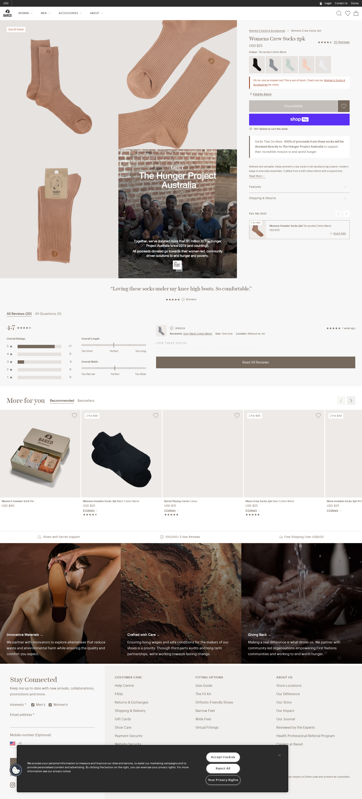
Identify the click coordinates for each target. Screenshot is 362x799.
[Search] (339, 13)
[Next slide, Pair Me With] (346, 214)
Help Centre (124, 685)
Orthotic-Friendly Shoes (214, 702)
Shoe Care (123, 727)
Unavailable (293, 106)
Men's (40, 704)
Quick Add (339, 233)
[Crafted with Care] (181, 603)
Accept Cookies (223, 757)
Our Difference (288, 694)
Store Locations (288, 685)
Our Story (284, 702)
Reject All (223, 768)
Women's (60, 704)
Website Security (128, 744)
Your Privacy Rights (223, 780)
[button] (16, 770)
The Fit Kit (203, 694)
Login (328, 3)
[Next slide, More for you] (351, 400)
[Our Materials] (60, 603)
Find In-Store (262, 94)
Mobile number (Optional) (30, 735)
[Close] (279, 755)
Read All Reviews (255, 362)
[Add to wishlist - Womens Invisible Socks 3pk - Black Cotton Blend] (156, 415)
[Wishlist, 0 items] (347, 13)
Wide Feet (203, 719)
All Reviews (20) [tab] (19, 314)
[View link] (301, 603)
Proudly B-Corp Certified (29, 3)
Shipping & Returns (262, 198)
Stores (355, 3)
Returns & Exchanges (131, 702)
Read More (255, 176)
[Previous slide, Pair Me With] (338, 214)
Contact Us (341, 3)
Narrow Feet (205, 711)
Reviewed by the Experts (295, 727)
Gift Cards (123, 719)
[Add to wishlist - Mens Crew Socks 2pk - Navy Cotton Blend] (318, 415)
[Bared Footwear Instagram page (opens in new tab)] (12, 784)
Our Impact (285, 711)
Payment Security (128, 736)
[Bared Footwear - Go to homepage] (7, 13)
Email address (22, 715)
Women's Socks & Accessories (267, 31)
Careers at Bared (289, 744)
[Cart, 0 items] (356, 13)
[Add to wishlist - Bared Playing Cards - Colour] (237, 415)
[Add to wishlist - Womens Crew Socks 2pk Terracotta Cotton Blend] (344, 106)
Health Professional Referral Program (305, 736)
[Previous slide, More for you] (341, 400)
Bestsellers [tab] (86, 400)
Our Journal (285, 719)
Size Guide (203, 685)
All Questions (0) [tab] (48, 314)
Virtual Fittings (206, 727)
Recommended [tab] (62, 400)
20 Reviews (342, 42)
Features (255, 187)
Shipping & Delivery (130, 711)
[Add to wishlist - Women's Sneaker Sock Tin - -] (74, 415)
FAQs (119, 694)
